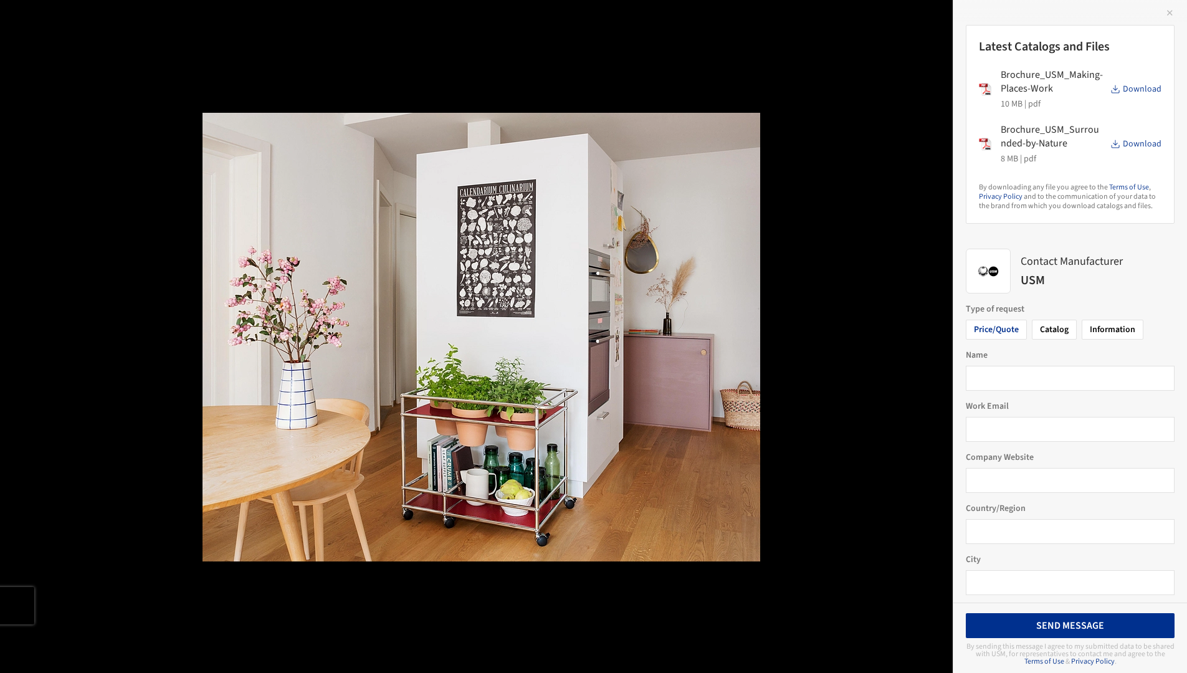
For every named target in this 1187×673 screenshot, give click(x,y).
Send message (1070, 625)
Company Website (1000, 457)
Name (977, 355)
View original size (146, 646)
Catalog (1054, 329)
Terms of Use (1129, 187)
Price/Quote (996, 329)
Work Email (987, 406)
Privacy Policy (1001, 196)
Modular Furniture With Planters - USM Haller (160, 23)
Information (1112, 329)
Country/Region (996, 508)
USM (324, 23)
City (973, 559)
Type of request (995, 309)
